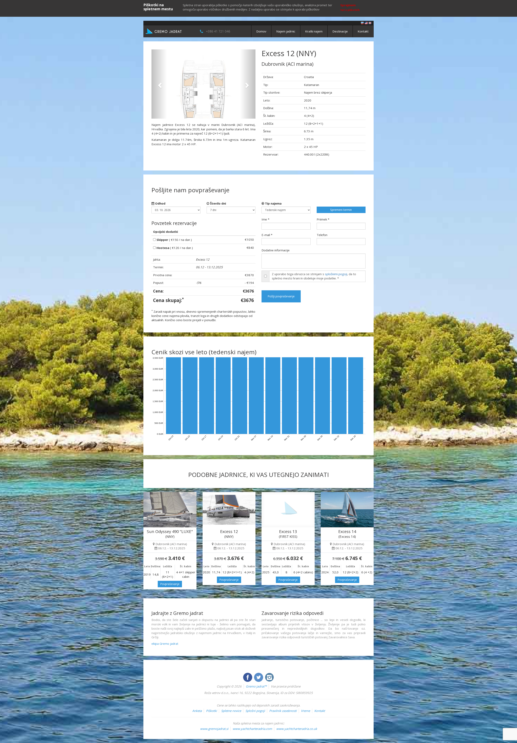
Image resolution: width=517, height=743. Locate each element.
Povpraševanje (170, 584)
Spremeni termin (341, 210)
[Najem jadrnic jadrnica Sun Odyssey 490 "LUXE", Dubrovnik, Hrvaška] (170, 509)
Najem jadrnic (285, 31)
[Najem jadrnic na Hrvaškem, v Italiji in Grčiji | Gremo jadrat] (169, 31)
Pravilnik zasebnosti (283, 711)
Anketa (197, 711)
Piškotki (211, 711)
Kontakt (363, 31)
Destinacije (340, 31)
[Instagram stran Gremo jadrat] (269, 677)
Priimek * (323, 219)
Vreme (305, 711)
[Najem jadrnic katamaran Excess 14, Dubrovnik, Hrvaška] (347, 509)
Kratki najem (314, 31)
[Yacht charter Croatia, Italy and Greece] (366, 22)
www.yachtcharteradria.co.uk (296, 729)
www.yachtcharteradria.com (252, 729)
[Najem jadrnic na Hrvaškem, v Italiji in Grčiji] (362, 22)
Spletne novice (231, 711)
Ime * (265, 219)
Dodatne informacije (276, 250)
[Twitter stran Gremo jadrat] (258, 677)
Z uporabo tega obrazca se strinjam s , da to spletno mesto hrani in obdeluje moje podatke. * (314, 276)
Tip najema (273, 203)
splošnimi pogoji (336, 274)
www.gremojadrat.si (214, 729)
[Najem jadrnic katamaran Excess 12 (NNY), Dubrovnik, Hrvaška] (229, 509)
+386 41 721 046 (218, 31)
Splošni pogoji (255, 711)
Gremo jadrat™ (256, 686)
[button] (159, 84)
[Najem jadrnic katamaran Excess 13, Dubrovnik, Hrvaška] (288, 509)
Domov (261, 31)
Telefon (322, 235)
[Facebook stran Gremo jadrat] (248, 677)
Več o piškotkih (350, 10)
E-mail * (267, 235)
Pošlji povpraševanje (281, 296)
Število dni (217, 203)
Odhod (159, 203)
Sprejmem (348, 5)
